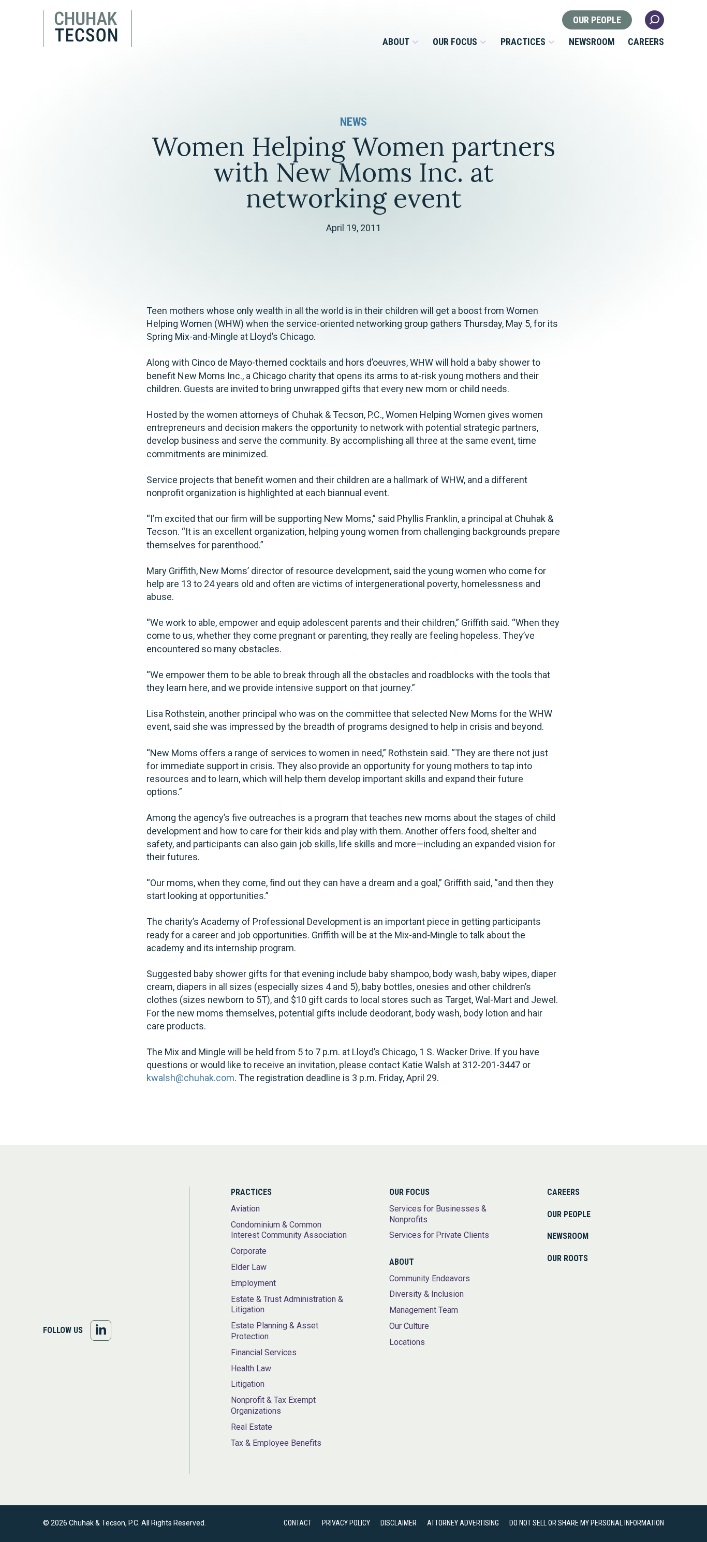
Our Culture (409, 1326)
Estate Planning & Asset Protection (274, 1331)
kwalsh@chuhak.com (190, 1077)
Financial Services (264, 1352)
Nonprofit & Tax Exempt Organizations (273, 1405)
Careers (646, 42)
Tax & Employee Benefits (276, 1443)
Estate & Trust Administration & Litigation (287, 1304)
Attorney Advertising (463, 1523)
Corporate (249, 1251)
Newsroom (592, 42)
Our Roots (567, 1258)
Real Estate (251, 1427)
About (395, 42)
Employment (253, 1283)
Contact (298, 1523)
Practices (523, 42)
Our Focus (455, 42)
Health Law (251, 1368)
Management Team (423, 1310)
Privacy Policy (346, 1523)
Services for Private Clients (439, 1235)
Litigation (247, 1384)
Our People (597, 19)
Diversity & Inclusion (426, 1294)
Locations (407, 1342)
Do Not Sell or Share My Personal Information (586, 1523)
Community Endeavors (429, 1278)
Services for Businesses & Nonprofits (438, 1214)
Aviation (245, 1209)
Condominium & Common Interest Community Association (289, 1230)
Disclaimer (398, 1523)
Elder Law (249, 1267)
